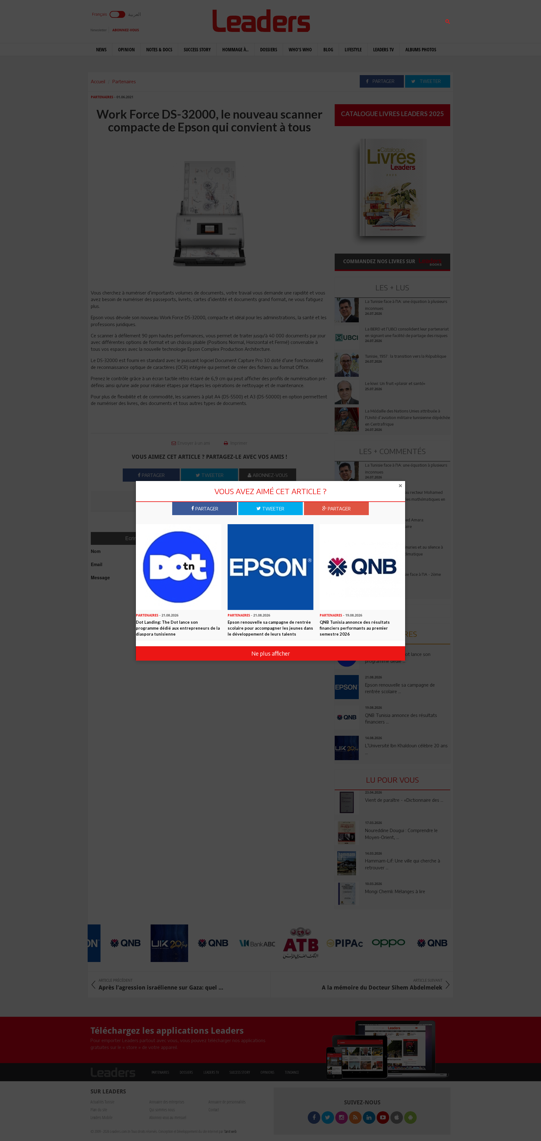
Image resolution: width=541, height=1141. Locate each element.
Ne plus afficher (270, 653)
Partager (206, 508)
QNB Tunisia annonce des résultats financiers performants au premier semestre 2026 (355, 628)
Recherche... (350, 20)
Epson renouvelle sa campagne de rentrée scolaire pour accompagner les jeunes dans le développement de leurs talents (270, 628)
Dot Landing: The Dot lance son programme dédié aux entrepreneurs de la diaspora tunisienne (178, 628)
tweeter (272, 508)
